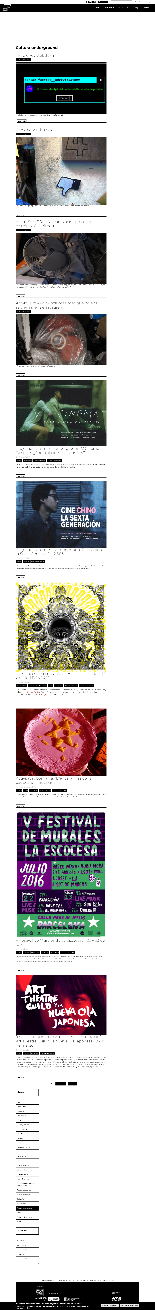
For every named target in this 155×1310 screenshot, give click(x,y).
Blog (136, 8)
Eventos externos (41, 685)
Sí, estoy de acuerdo (110, 1305)
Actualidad (109, 8)
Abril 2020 (20, 1241)
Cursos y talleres (21, 685)
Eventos (19, 460)
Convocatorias (22, 1107)
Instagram (95, 2)
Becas (51, 685)
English (149, 2)
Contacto (146, 8)
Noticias (20, 1161)
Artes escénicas (22, 1174)
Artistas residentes (45, 790)
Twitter (90, 2)
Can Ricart (20, 1111)
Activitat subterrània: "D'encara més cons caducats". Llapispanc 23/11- (53, 780)
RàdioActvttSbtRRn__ (36, 130)
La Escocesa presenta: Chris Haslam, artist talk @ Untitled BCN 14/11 (60, 675)
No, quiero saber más (129, 1305)
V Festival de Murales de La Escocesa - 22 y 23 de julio (60, 942)
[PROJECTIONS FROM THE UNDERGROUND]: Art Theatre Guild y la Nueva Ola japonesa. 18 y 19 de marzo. (60, 1041)
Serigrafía (20, 1199)
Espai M (19, 561)
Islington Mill (46, 695)
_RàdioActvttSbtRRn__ (37, 55)
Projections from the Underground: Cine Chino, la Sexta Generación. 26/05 (59, 551)
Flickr (93, 2)
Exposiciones (28, 460)
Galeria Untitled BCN (29, 692)
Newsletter (102, 2)
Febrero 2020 (22, 1250)
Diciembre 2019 (22, 1259)
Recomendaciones (39, 460)
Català (144, 2)
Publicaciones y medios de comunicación (26, 1185)
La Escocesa (123, 8)
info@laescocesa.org (91, 1280)
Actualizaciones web (24, 1217)
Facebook (87, 2)
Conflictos (20, 1120)
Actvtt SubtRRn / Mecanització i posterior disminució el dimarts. (54, 223)
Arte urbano (55, 952)
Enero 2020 (21, 1254)
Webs (19, 1222)
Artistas (97, 8)
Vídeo (19, 1213)
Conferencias (21, 1116)
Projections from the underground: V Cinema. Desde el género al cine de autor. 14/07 (58, 450)
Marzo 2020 (21, 1245)
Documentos (22, 1129)
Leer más (22, 121)
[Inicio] (7, 7)
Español (138, 2)
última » (72, 1084)
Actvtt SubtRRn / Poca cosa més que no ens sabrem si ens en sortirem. (56, 305)
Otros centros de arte (71, 685)
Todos (36, 1263)
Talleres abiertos (23, 1165)
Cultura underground (23, 59)
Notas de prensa (23, 1179)
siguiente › (61, 1084)
